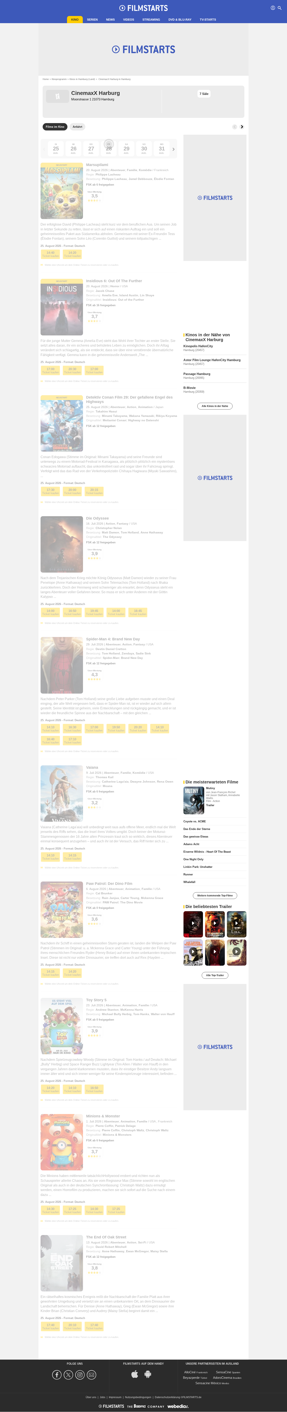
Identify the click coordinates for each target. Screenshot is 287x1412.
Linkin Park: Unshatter (197, 866)
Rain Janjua (110, 898)
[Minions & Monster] (62, 1142)
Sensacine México (208, 1383)
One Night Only (193, 859)
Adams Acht (191, 844)
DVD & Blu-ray (180, 19)
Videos (128, 19)
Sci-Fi (142, 1242)
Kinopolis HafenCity (198, 346)
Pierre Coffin (104, 1125)
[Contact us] (92, 1375)
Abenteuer (117, 170)
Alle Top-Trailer (215, 975)
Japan (159, 407)
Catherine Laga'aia (115, 781)
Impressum (115, 1397)
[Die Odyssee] (62, 544)
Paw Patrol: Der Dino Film (109, 884)
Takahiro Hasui (106, 411)
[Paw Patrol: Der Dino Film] (62, 910)
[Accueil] (143, 8)
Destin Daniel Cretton (111, 649)
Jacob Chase (105, 291)
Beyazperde (191, 1377)
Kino (75, 19)
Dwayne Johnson (142, 781)
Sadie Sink (143, 653)
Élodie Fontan (164, 179)
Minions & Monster (103, 1116)
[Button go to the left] (234, 126)
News (110, 19)
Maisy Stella (159, 1251)
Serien (92, 19)
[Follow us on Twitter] (69, 1375)
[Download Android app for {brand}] (150, 1374)
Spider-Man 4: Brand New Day (113, 639)
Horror (114, 286)
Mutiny (210, 788)
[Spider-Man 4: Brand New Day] (62, 665)
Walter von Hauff (163, 1014)
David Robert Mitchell (111, 1246)
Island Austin (128, 295)
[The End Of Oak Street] (62, 1263)
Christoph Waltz (132, 1130)
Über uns (91, 1397)
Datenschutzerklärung (167, 1397)
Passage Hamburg (196, 374)
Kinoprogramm (59, 79)
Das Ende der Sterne (196, 829)
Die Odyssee (97, 518)
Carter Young (130, 898)
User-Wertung (94, 312)
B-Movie (189, 388)
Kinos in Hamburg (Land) (82, 79)
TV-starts (208, 19)
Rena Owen (165, 781)
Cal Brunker (104, 893)
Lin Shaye (147, 295)
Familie (132, 170)
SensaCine (223, 1372)
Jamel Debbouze (140, 179)
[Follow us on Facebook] (57, 1375)
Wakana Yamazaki (141, 415)
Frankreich (161, 170)
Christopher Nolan (109, 528)
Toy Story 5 (96, 1000)
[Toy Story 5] (62, 1026)
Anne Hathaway (152, 532)
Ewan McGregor (137, 1251)
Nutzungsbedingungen (138, 1397)
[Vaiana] (62, 793)
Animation (145, 407)
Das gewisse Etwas (195, 836)
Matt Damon (110, 532)
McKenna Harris (131, 1009)
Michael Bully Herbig (117, 1014)
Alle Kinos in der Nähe (215, 406)
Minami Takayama (114, 415)
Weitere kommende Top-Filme (215, 895)
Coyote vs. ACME (194, 821)
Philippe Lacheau (108, 174)
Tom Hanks (141, 1014)
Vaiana (92, 767)
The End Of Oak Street (106, 1237)
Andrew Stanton (107, 1009)
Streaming (151, 19)
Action (131, 407)
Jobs (102, 1397)
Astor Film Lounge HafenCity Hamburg (212, 360)
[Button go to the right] (241, 126)
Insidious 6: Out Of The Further (114, 281)
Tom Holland (130, 532)
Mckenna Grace (152, 898)
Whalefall (189, 882)
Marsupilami (97, 165)
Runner (188, 874)
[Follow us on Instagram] (80, 1375)
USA (125, 286)
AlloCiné (190, 1372)
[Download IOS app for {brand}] (137, 1374)
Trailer (210, 805)
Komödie (145, 170)
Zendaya (128, 653)
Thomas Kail (104, 777)
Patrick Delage (125, 1125)
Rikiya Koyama (166, 415)
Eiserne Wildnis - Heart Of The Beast (207, 851)
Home (46, 79)
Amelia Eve (110, 295)
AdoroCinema (222, 1377)
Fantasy (122, 523)
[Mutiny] (193, 800)
